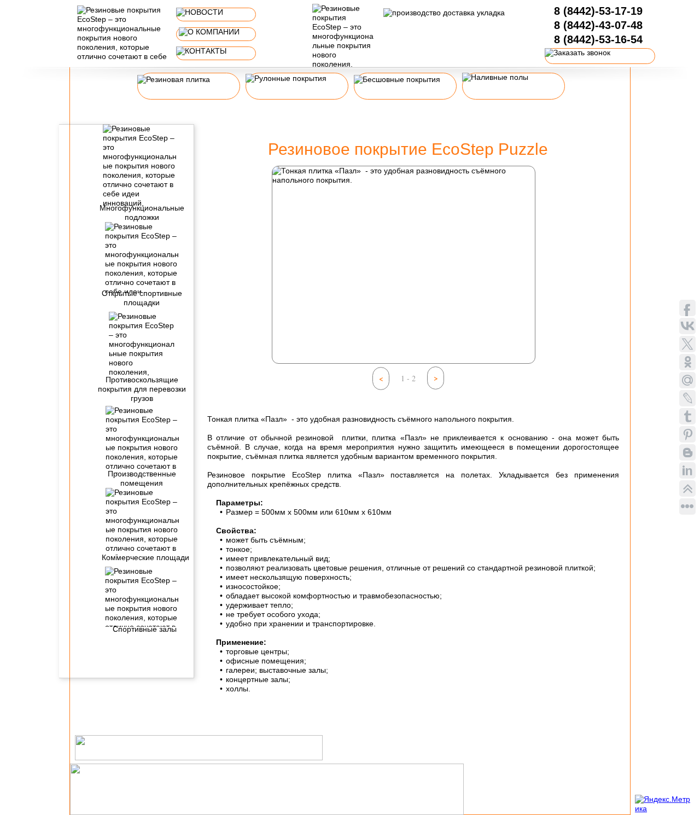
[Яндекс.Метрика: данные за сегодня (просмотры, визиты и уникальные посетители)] (664, 804)
